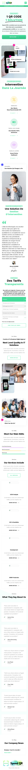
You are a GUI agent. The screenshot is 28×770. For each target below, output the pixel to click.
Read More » (7, 752)
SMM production (14, 577)
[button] (26, 3)
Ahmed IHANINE (14, 266)
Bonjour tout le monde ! (12, 750)
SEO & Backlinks (14, 522)
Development (14, 550)
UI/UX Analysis (14, 494)
